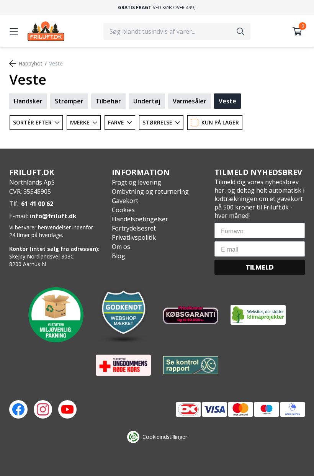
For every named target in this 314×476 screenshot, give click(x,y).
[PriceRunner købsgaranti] (190, 315)
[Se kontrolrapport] (190, 365)
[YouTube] (67, 409)
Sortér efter (32, 122)
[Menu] (13, 31)
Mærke (80, 122)
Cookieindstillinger (164, 436)
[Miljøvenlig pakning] (55, 314)
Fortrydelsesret (134, 228)
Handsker (28, 101)
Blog (118, 256)
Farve (116, 122)
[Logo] (46, 31)
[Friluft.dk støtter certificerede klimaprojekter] (258, 315)
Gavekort (125, 200)
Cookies (123, 210)
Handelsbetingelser (140, 219)
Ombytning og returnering (150, 191)
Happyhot (30, 63)
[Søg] (240, 31)
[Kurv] (297, 31)
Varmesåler (189, 101)
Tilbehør (108, 101)
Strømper (69, 101)
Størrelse (157, 122)
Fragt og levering (136, 182)
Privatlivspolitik (134, 237)
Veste (227, 101)
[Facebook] (18, 409)
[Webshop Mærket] (123, 314)
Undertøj (146, 101)
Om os (121, 246)
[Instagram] (43, 409)
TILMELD (259, 267)
